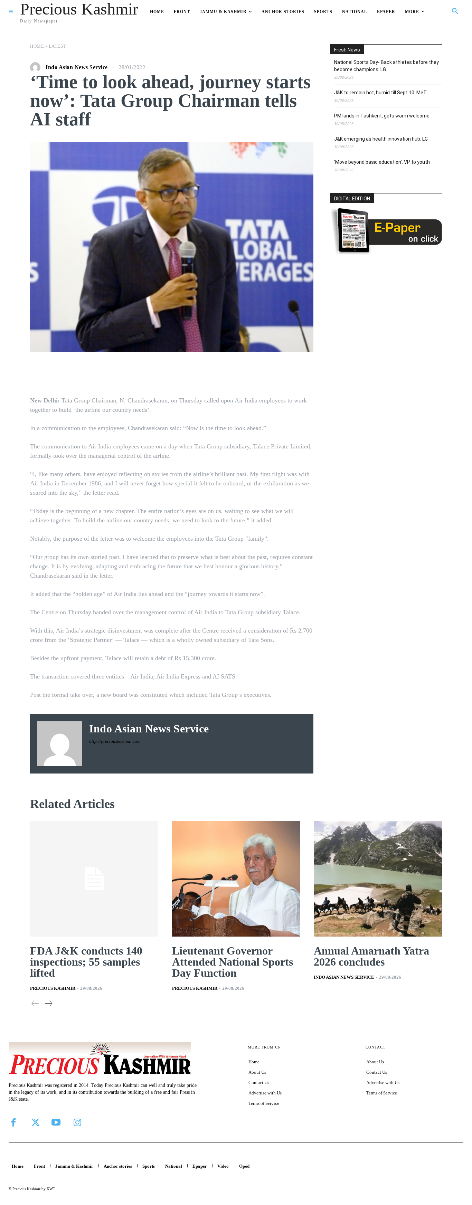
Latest (57, 46)
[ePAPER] (386, 252)
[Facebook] (13, 1122)
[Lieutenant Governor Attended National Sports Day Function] (236, 879)
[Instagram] (77, 1122)
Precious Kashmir (52, 988)
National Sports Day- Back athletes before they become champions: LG (386, 65)
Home (37, 46)
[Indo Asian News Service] (37, 67)
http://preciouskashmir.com (114, 741)
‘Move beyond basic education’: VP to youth (382, 162)
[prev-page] (35, 1003)
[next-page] (48, 1003)
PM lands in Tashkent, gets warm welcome (381, 115)
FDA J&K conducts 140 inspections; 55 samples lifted (86, 962)
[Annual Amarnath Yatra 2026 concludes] (378, 879)
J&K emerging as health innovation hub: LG (381, 139)
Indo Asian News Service (77, 67)
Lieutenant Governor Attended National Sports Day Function (232, 962)
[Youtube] (55, 1122)
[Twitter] (34, 1122)
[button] (455, 11)
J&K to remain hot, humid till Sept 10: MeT (380, 92)
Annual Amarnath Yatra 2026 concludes (371, 956)
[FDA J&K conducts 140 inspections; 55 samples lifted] (94, 879)
